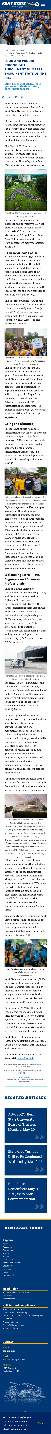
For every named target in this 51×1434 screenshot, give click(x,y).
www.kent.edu (25, 1058)
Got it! (41, 1423)
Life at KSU (7, 1265)
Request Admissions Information (17, 1292)
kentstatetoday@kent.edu (14, 1359)
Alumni (6, 1253)
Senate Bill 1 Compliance (13, 1324)
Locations (7, 1268)
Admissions (8, 1249)
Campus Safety (9, 1259)
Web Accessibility (10, 1328)
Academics (7, 1246)
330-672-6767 (9, 1350)
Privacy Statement (10, 1321)
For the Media (8, 1295)
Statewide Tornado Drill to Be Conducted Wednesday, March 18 (25, 1156)
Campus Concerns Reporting (15, 1312)
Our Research (8, 1275)
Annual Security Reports (13, 1309)
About (5, 1243)
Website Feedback (10, 1298)
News (5, 1272)
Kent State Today (19, 5)
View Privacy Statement (15, 1429)
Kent (6, 50)
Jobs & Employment (11, 1262)
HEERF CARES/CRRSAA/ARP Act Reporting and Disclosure (23, 1317)
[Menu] (43, 4)
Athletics (6, 1256)
